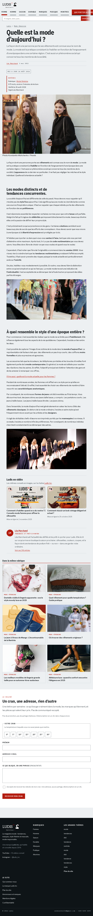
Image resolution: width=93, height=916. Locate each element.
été (65, 838)
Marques (43, 12)
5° (14, 735)
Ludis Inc (48, 483)
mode (66, 829)
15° (28, 735)
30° (49, 735)
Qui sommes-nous (9, 882)
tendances (68, 833)
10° (21, 735)
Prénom (5, 742)
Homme (13, 12)
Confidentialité (8, 903)
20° (35, 735)
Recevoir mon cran (14, 796)
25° (42, 735)
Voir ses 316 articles (22, 550)
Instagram (11, 857)
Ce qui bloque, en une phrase (21, 766)
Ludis (9, 26)
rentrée (67, 846)
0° (8, 735)
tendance (67, 842)
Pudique (54, 12)
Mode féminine (20, 26)
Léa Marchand (12, 63)
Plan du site (6, 890)
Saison (22, 12)
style (66, 867)
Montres (65, 12)
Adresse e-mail (9, 754)
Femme (4, 12)
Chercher (86, 19)
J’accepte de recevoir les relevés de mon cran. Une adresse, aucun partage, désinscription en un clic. (44, 787)
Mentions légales (9, 898)
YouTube (13, 853)
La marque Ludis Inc (9, 886)
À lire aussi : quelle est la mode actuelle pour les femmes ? (31, 376)
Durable (32, 12)
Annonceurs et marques (11, 894)
